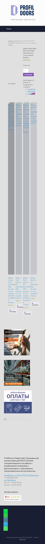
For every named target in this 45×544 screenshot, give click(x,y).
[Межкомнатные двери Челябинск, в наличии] (22, 10)
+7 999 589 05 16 (11, 478)
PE (16, 41)
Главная (11, 41)
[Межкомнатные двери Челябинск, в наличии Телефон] (5, 528)
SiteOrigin (22, 539)
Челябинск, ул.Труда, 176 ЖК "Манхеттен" (21, 475)
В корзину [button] (13, 310)
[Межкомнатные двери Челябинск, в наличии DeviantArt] (5, 511)
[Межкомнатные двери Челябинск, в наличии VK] (5, 520)
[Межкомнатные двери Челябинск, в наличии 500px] (5, 515)
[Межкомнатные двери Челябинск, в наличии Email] (5, 524)
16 (29, 82)
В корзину (28, 74)
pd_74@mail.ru (10, 480)
